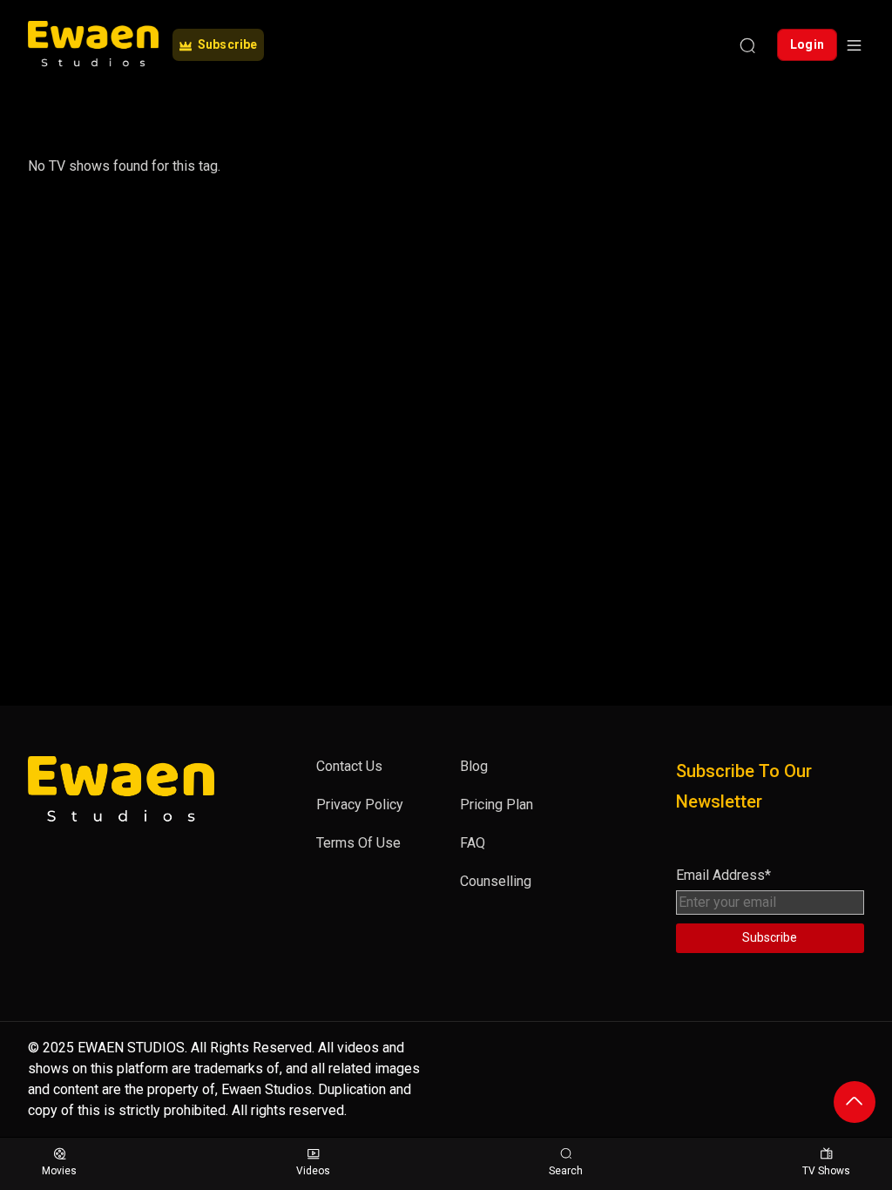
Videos (313, 1171)
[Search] (747, 45)
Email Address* (723, 875)
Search (566, 1171)
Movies (59, 1171)
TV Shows (826, 1171)
